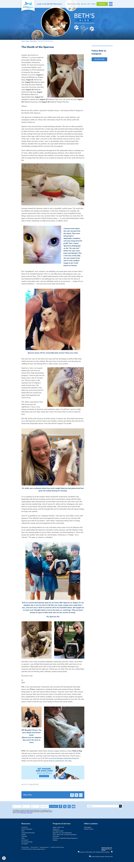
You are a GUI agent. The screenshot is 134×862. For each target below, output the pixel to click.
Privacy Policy (25, 847)
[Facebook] (60, 806)
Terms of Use (34, 847)
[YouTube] (73, 806)
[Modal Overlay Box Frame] (35, 810)
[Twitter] (64, 806)
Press (23, 831)
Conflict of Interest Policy (57, 847)
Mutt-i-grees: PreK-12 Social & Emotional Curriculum (64, 835)
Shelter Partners (88, 829)
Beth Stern (25, 784)
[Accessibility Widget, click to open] (3, 858)
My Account (24, 840)
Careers (23, 834)
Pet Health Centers (58, 831)
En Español (24, 844)
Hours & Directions (26, 829)
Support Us (56, 829)
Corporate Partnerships (28, 833)
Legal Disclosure (44, 847)
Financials (24, 836)
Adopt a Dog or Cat (58, 827)
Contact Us (24, 827)
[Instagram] (69, 806)
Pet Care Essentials (26, 842)
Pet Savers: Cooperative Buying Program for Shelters (65, 839)
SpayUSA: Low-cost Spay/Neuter (62, 833)
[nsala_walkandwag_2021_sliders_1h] (52, 766)
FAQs (23, 838)
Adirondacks (87, 827)
